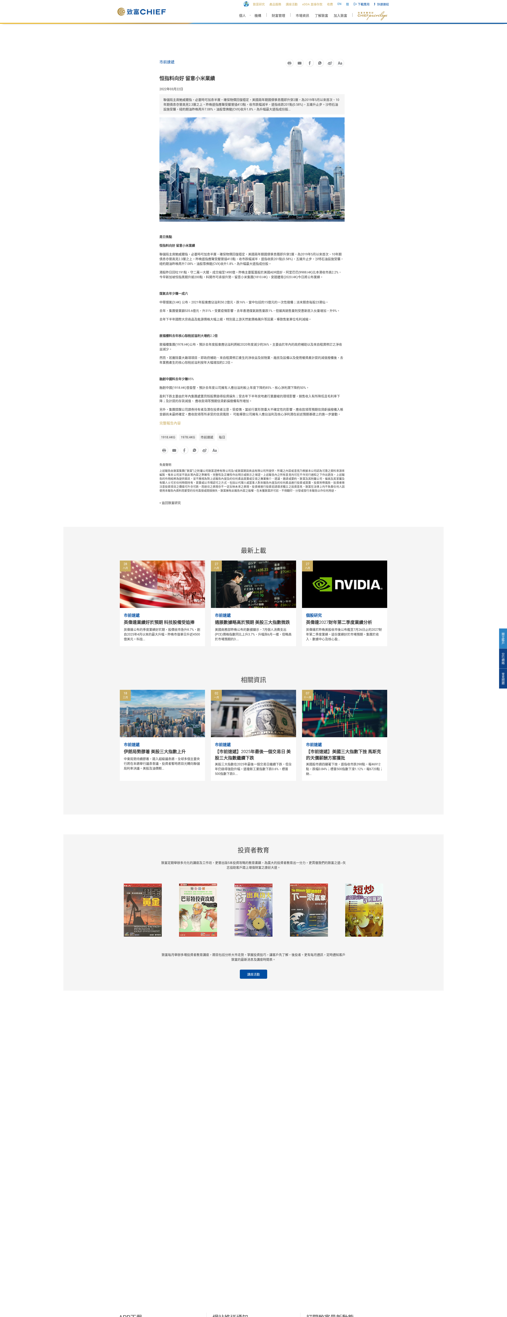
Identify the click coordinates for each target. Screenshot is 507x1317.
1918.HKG (168, 437)
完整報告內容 (170, 423)
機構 (257, 16)
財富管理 (278, 16)
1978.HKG (188, 437)
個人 (242, 16)
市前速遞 (207, 437)
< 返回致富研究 (170, 503)
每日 (222, 437)
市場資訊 (302, 16)
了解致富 (321, 16)
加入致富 (340, 16)
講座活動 (253, 974)
